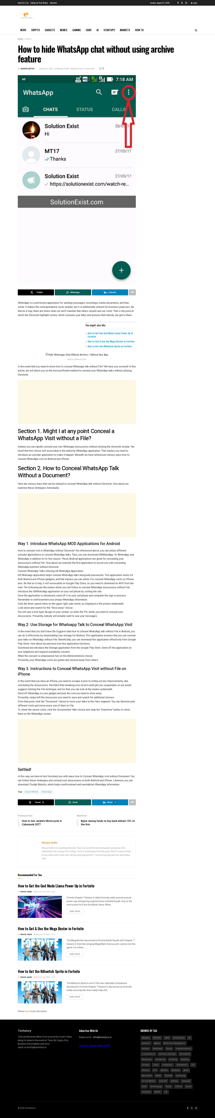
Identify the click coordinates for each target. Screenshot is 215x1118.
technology (156, 1086)
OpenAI (168, 1075)
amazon (146, 1043)
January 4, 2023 (46, 68)
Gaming (76, 30)
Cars (88, 30)
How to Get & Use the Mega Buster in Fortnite (111, 341)
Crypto (35, 30)
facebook (160, 1059)
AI (97, 30)
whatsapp (47, 791)
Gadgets (50, 30)
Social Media (31, 791)
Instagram (167, 1064)
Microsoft (147, 1075)
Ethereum (147, 1059)
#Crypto (146, 1037)
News (23, 30)
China (169, 1048)
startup (174, 1081)
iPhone (145, 1070)
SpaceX (163, 1081)
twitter (158, 1091)
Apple (157, 1043)
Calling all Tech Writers (39, 2)
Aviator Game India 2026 (94, 1046)
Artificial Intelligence (174, 1043)
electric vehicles (167, 1054)
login (27, 1011)
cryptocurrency (183, 1048)
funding (173, 1059)
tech (144, 1086)
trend (188, 1086)
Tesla (168, 1086)
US (166, 1091)
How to (139, 30)
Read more (75, 911)
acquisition (178, 1037)
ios (193, 1064)
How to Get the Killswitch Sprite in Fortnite (110, 346)
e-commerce (148, 1054)
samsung (180, 1075)
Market (164, 1070)
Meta (186, 1070)
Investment (182, 1064)
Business (157, 1048)
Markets (125, 30)
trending (146, 1091)
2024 (167, 1037)
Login (195, 2)
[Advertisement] (77, 402)
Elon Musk (185, 1054)
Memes (63, 30)
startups (186, 1081)
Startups (109, 30)
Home (20, 39)
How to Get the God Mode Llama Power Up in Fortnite (110, 334)
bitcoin (145, 1048)
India (155, 1064)
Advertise (53, 2)
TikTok (178, 1086)
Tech (66, 68)
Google (145, 1064)
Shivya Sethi (27, 68)
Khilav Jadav (26, 891)
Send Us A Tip (23, 2)
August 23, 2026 (42, 891)
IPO (155, 1070)
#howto (157, 1037)
